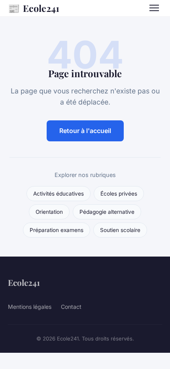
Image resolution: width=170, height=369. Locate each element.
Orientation (49, 212)
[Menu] (154, 8)
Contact (71, 306)
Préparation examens (56, 230)
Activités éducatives (58, 193)
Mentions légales (29, 306)
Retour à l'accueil (85, 131)
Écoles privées (118, 193)
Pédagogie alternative (106, 212)
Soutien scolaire (120, 230)
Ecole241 (33, 8)
